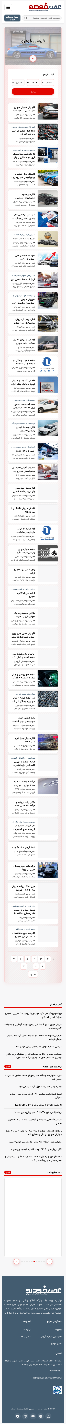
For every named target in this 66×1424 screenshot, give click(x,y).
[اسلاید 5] (31, 1261)
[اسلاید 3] (27, 1261)
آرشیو (8, 1066)
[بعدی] (49, 1261)
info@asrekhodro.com (47, 1377)
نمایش (33, 91)
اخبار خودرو (56, 1343)
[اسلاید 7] (36, 1261)
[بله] (18, 1416)
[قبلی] (16, 1261)
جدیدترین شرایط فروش (12, 18)
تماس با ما (26, 1336)
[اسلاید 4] (29, 1261)
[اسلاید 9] (41, 1261)
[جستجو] (26, 18)
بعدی (33, 974)
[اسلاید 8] (39, 1261)
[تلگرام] (41, 1416)
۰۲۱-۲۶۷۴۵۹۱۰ (55, 1370)
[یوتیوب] (33, 1416)
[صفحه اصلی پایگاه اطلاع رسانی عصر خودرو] (45, 7)
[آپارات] (25, 1416)
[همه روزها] (18, 82)
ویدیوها (58, 1329)
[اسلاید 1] (22, 1261)
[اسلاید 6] (34, 1261)
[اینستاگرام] (48, 1416)
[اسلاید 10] (44, 1261)
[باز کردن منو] (8, 7)
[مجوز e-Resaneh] (48, 1390)
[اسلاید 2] (24, 1261)
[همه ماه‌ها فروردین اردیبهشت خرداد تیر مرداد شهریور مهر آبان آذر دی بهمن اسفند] (33, 82)
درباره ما (27, 1329)
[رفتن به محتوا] (33, 59)
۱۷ (24, 966)
